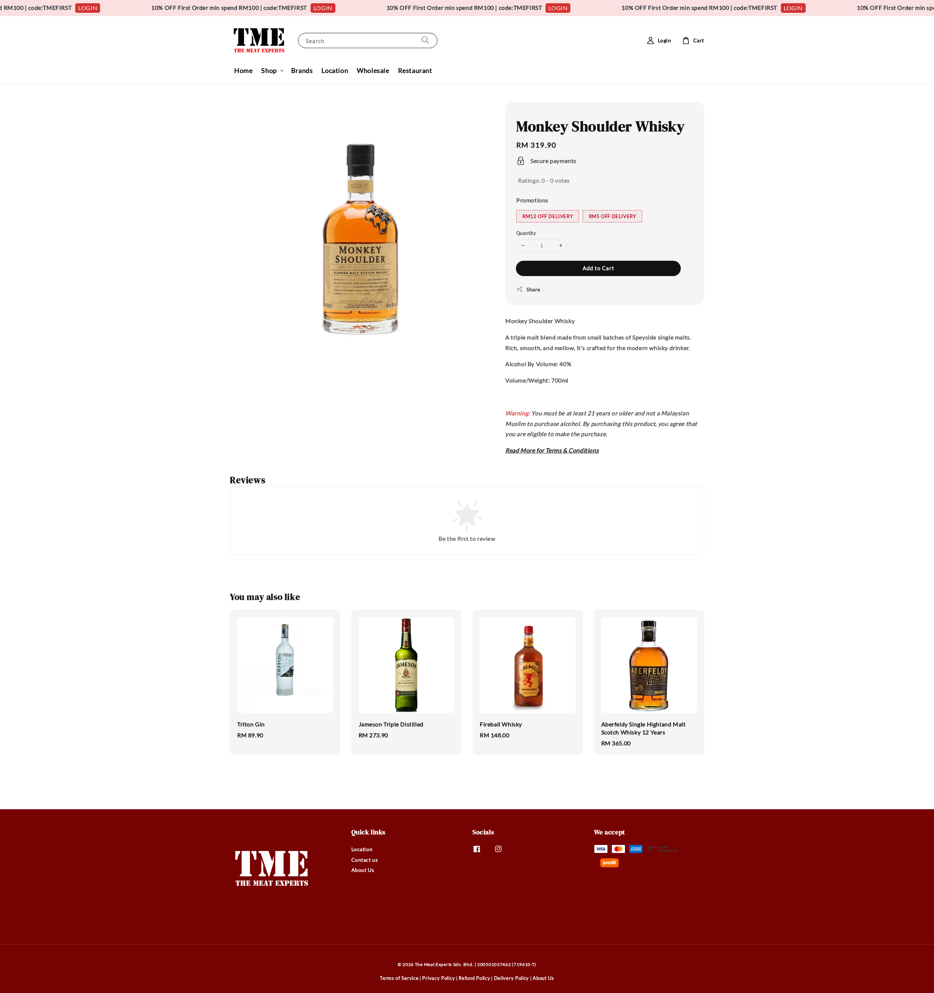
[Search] (425, 40)
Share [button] (533, 289)
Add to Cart (598, 268)
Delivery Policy (511, 978)
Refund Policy (474, 978)
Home (243, 70)
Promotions (532, 200)
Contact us (364, 860)
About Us (362, 870)
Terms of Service (399, 978)
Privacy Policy (438, 978)
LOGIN (61, 7)
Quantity (526, 233)
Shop (269, 70)
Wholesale (373, 70)
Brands (302, 70)
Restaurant (415, 70)
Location (334, 70)
